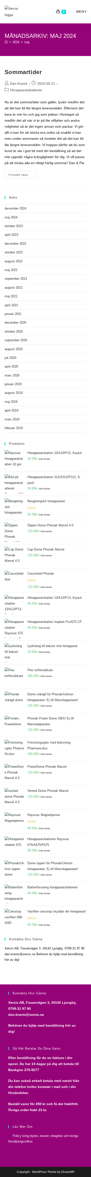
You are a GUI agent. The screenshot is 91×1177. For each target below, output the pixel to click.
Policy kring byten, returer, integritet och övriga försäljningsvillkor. (43, 1138)
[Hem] (6, 42)
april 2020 (11, 366)
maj (26, 42)
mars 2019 (12, 419)
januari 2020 (13, 384)
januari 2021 (13, 314)
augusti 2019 (14, 393)
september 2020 (16, 340)
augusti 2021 (14, 287)
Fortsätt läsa (22, 175)
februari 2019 (14, 428)
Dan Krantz (18, 83)
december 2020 (15, 322)
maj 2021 (11, 296)
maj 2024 (11, 217)
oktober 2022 (14, 252)
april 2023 (11, 235)
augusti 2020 (14, 349)
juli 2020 (10, 358)
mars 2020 (12, 375)
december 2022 (15, 243)
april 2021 (11, 305)
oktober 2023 (14, 226)
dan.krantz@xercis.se (26, 1015)
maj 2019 (11, 402)
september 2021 (16, 278)
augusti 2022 (14, 261)
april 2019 (11, 410)
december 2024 (15, 208)
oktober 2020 (14, 331)
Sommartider (23, 72)
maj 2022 (11, 270)
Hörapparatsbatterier (26, 90)
